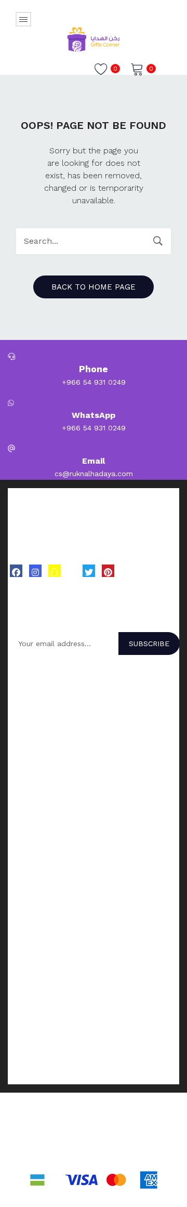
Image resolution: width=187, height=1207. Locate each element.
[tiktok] (71, 570)
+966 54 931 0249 (94, 382)
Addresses (26, 919)
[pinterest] (108, 571)
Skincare (22, 813)
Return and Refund (41, 1065)
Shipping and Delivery (45, 1051)
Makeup (21, 840)
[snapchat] (54, 571)
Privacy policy (32, 1078)
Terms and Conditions (46, 1038)
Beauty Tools (31, 853)
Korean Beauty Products (51, 786)
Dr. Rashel (25, 733)
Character (25, 720)
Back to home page (93, 287)
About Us (24, 972)
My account (28, 892)
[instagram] (35, 571)
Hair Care (23, 799)
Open (23, 19)
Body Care (26, 826)
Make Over (26, 706)
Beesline (22, 747)
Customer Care (34, 999)
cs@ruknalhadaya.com (94, 473)
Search (158, 241)
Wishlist (21, 933)
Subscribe (149, 643)
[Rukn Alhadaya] (93, 38)
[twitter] (89, 571)
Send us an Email (38, 985)
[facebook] (16, 571)
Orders (19, 906)
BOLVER (22, 693)
